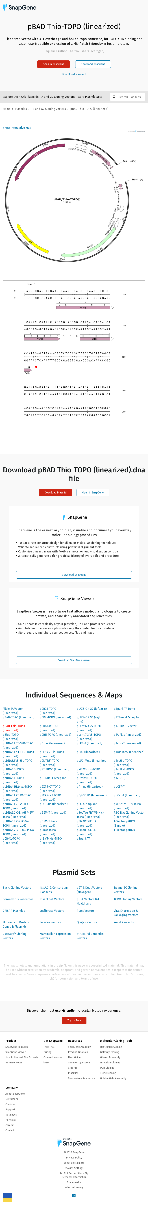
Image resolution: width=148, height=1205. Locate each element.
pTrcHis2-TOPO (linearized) (124, 771)
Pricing (47, 1052)
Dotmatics (11, 1114)
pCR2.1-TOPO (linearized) (48, 711)
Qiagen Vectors (87, 922)
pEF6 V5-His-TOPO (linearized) (52, 754)
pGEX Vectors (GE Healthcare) (88, 901)
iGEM (46, 1062)
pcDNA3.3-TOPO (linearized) (13, 771)
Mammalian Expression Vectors (55, 936)
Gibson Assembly (110, 1057)
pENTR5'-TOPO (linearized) (49, 763)
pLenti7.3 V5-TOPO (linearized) (89, 737)
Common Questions (79, 1062)
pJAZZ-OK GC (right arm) (89, 719)
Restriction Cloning (111, 1046)
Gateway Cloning (109, 1052)
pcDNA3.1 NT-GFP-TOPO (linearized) (18, 754)
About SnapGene (15, 1093)
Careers (9, 1125)
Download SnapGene (93, 64)
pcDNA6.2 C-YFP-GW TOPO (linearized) (16, 823)
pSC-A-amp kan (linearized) (87, 806)
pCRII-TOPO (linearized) (55, 734)
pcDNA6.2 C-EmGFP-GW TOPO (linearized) (18, 815)
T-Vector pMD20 (124, 830)
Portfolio (10, 1119)
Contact (9, 1130)
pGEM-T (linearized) (53, 812)
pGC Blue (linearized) (54, 804)
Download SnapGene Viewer (74, 660)
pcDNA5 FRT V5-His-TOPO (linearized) (16, 806)
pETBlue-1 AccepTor (53, 778)
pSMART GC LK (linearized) (86, 832)
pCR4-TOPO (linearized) (55, 717)
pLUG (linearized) (88, 752)
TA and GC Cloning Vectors (126, 890)
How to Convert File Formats (21, 1057)
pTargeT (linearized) (127, 743)
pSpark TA (83, 838)
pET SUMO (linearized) (54, 769)
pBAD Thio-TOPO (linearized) (14, 728)
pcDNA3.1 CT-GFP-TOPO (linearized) (18, 745)
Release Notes (13, 1062)
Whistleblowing (74, 1187)
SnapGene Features (16, 1046)
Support (10, 1109)
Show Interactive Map (17, 128)
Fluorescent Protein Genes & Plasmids (16, 924)
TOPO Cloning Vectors (128, 899)
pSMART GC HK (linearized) (86, 823)
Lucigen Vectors (50, 922)
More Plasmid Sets (89, 96)
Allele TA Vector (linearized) (13, 711)
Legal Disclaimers (74, 1162)
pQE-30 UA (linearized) (91, 795)
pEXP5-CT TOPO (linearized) (50, 789)
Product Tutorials (78, 1052)
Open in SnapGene (53, 64)
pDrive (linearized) (52, 743)
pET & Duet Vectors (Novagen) (89, 890)
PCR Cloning (107, 1067)
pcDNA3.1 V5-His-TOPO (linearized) (17, 763)
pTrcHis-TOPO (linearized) (123, 763)
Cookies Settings (74, 1168)
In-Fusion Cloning (110, 1062)
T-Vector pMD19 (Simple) (124, 823)
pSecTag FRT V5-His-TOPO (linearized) (90, 815)
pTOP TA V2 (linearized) (129, 752)
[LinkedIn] (74, 1195)
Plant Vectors (86, 910)
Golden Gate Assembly (113, 1078)
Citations (10, 1104)
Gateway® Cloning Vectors (15, 936)
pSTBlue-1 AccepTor (127, 717)
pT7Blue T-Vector (125, 726)
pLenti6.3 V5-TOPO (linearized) (89, 728)
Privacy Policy (74, 1157)
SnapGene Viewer (15, 1052)
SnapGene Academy (79, 1046)
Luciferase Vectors (52, 910)
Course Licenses (52, 1057)
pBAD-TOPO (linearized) (18, 717)
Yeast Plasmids (124, 922)
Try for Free (74, 1020)
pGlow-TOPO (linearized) (48, 832)
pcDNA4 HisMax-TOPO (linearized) (17, 789)
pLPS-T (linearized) (89, 743)
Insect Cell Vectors (52, 899)
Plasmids (21, 109)
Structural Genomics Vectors (90, 936)
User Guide (74, 1057)
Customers (11, 1099)
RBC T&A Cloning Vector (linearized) (129, 815)
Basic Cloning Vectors (17, 887)
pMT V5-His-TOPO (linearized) (88, 771)
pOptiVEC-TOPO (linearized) (87, 780)
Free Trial (49, 1046)
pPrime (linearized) (90, 786)
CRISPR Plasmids (14, 910)
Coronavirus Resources (18, 899)
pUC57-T (119, 786)
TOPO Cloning (108, 1073)
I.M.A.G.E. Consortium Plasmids (54, 890)
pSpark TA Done (124, 708)
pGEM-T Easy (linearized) (48, 823)
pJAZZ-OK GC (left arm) (92, 708)
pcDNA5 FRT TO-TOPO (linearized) (17, 797)
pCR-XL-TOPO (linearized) (11, 841)
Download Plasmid (74, 74)
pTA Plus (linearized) (127, 734)
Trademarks (74, 1182)
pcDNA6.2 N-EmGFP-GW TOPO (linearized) (18, 832)
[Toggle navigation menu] (142, 8)
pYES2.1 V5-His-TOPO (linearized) (127, 806)
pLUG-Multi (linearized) (92, 760)
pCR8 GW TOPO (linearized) (49, 728)
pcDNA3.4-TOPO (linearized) (13, 780)
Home (6, 109)
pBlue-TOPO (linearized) (11, 737)
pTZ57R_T (120, 778)
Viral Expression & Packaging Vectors (126, 913)
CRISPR (72, 1067)
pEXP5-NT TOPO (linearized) (50, 797)
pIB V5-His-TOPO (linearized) (51, 841)
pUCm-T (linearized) (127, 795)
